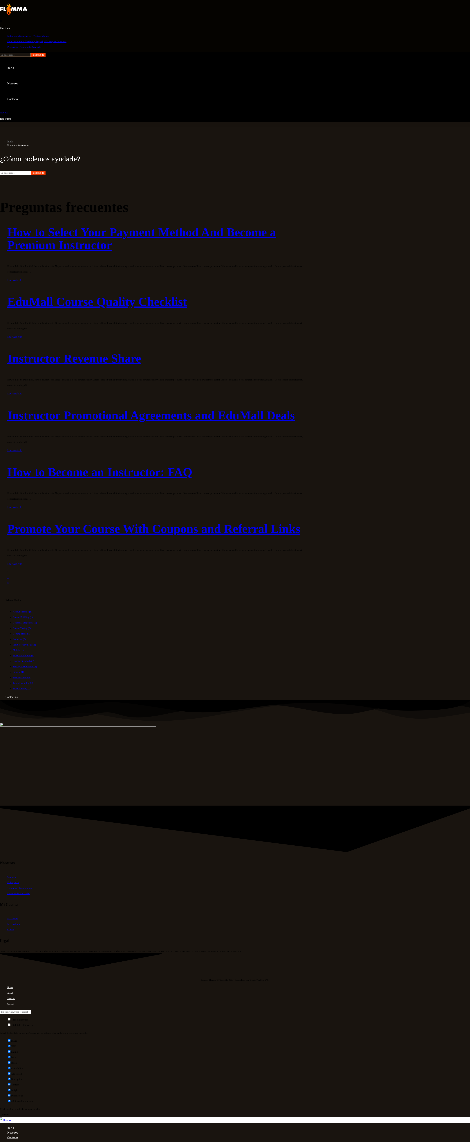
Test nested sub (22, 677)
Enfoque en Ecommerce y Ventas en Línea (28, 36)
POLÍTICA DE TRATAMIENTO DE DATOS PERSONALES (137, 951)
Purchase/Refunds (23, 655)
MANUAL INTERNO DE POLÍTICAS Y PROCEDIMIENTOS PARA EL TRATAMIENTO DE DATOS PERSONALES (67, 951)
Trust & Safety (21, 688)
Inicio (10, 141)
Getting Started (22, 633)
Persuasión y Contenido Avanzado (24, 47)
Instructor (19, 639)
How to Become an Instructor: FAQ (99, 472)
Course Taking (22, 628)
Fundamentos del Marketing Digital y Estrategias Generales (36, 41)
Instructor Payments (24, 644)
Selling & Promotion (25, 666)
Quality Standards (23, 661)
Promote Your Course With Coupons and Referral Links (153, 528)
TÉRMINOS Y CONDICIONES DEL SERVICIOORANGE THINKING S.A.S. (211, 951)
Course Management (25, 622)
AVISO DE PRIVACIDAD (11, 951)
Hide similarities (19, 1019)
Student (19, 672)
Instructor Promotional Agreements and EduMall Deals (151, 415)
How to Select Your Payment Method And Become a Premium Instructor (141, 238)
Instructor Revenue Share (74, 358)
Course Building (23, 617)
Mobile (18, 650)
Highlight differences (22, 1025)
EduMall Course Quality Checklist (97, 301)
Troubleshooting (23, 683)
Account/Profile (22, 611)
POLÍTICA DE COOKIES (171, 951)
